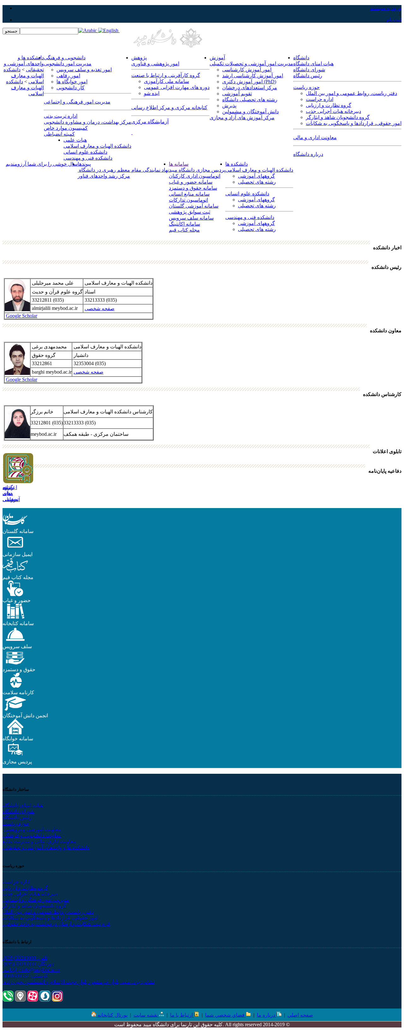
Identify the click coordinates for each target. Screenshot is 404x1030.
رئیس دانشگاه (307, 75)
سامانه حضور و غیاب (190, 182)
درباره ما (266, 1015)
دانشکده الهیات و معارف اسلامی (97, 146)
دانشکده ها (236, 164)
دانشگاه (301, 57)
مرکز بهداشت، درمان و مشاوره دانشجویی (87, 122)
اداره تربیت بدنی (60, 116)
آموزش (217, 57)
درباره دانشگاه (308, 154)
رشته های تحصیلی (257, 182)
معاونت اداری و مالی (315, 137)
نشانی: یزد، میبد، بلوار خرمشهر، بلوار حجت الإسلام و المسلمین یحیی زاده (79, 982)
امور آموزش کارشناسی (246, 69)
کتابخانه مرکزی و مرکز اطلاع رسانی (169, 107)
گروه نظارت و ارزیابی (328, 105)
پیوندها (84, 164)
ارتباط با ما (182, 1015)
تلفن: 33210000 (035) (25, 958)
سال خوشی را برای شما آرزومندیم (42, 164)
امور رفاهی (68, 75)
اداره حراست (319, 99)
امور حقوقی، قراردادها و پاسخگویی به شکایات (353, 123)
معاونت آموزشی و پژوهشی (32, 829)
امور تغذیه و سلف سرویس (84, 69)
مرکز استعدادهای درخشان (249, 87)
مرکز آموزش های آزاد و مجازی (242, 117)
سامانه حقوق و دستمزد (193, 188)
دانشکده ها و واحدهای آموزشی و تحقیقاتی (46, 847)
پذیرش (229, 105)
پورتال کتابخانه (113, 1015)
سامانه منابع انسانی (189, 194)
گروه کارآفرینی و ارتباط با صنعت (165, 75)
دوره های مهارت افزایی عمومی (177, 87)
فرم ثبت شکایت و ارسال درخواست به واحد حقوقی (56, 923)
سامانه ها (178, 164)
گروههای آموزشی (256, 176)
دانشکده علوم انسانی (85, 152)
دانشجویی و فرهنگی (65, 57)
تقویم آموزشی (237, 93)
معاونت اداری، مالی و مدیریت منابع (39, 841)
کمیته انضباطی (59, 134)
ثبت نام (393, 19)
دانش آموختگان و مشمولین (250, 111)
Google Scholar (21, 315)
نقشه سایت (146, 1015)
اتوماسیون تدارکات (188, 200)
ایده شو (151, 93)
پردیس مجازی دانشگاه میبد (197, 170)
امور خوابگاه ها (71, 81)
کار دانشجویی (70, 87)
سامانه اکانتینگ (184, 224)
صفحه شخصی (100, 308)
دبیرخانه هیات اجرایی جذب (333, 111)
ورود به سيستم (385, 8)
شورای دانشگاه (309, 69)
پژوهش (139, 57)
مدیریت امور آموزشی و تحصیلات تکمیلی (251, 63)
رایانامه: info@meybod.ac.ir (31, 970)
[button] (15, 525)
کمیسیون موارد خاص (66, 128)
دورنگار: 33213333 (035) (28, 964)
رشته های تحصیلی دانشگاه (249, 99)
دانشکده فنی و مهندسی (87, 158)
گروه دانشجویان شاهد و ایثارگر (338, 117)
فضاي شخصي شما (225, 1015)
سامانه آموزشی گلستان (193, 206)
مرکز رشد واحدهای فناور (104, 176)
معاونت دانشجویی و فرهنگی (32, 835)
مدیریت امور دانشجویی (68, 63)
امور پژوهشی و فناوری (155, 63)
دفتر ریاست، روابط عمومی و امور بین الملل (351, 93)
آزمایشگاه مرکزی (150, 121)
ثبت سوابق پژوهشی (189, 212)
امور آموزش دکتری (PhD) (249, 81)
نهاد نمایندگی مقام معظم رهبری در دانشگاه (123, 170)
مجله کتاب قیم (184, 230)
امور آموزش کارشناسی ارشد (252, 75)
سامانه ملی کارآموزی (166, 81)
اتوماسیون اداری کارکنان (194, 176)
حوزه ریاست (306, 87)
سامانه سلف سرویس (191, 218)
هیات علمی (75, 140)
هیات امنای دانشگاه (313, 63)
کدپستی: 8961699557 (25, 976)
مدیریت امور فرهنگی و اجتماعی (77, 101)
